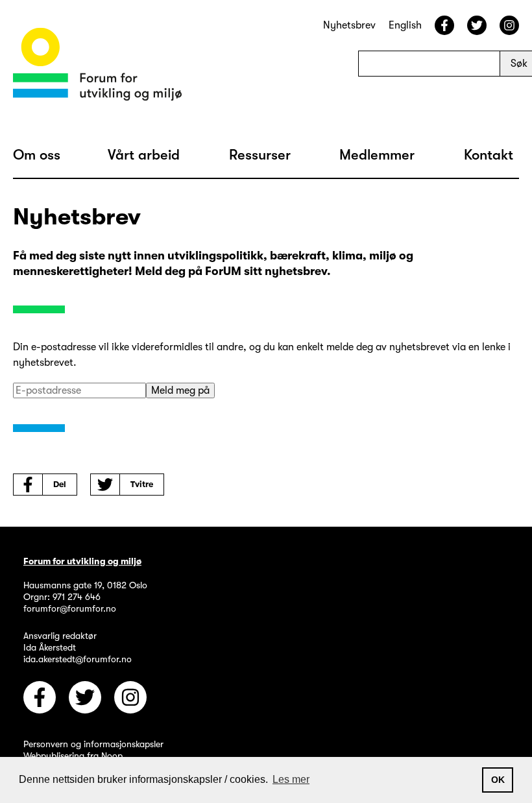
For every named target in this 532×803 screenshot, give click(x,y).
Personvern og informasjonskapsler (93, 744)
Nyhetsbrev (349, 25)
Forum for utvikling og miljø (82, 561)
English (405, 25)
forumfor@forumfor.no (69, 608)
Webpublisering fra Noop (73, 755)
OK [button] (498, 779)
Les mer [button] (290, 779)
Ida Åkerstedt (49, 647)
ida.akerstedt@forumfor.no (77, 659)
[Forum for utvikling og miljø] (97, 66)
